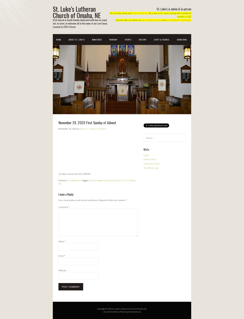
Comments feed (151, 163)
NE (59, 183)
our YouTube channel (151, 20)
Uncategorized (74, 180)
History (142, 39)
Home (58, 39)
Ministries (97, 39)
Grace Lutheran (139, 13)
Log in (146, 155)
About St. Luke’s (77, 39)
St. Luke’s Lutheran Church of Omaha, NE (77, 12)
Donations (182, 39)
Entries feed (149, 159)
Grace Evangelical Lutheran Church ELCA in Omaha (112, 180)
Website (62, 270)
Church (106, 312)
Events (128, 39)
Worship (113, 39)
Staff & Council (161, 39)
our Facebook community (178, 20)
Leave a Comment (97, 128)
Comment (64, 207)
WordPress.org (151, 168)
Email (61, 255)
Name (62, 241)
